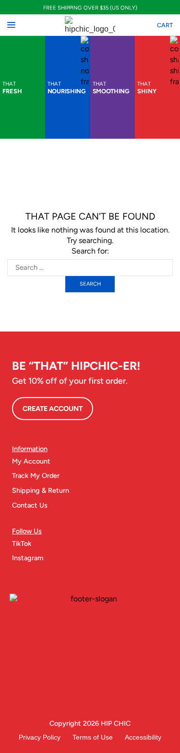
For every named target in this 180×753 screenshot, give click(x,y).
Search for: (90, 250)
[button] (11, 25)
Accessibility (143, 737)
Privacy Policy (39, 737)
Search (90, 284)
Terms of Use (92, 737)
